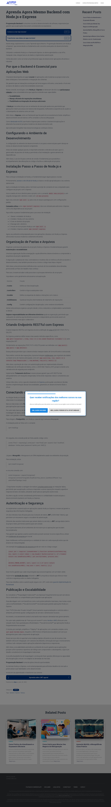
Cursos (78, 3)
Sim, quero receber (39, 410)
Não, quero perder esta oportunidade (64, 410)
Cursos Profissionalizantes (90, 3)
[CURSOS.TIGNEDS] (12, 3)
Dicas (102, 3)
